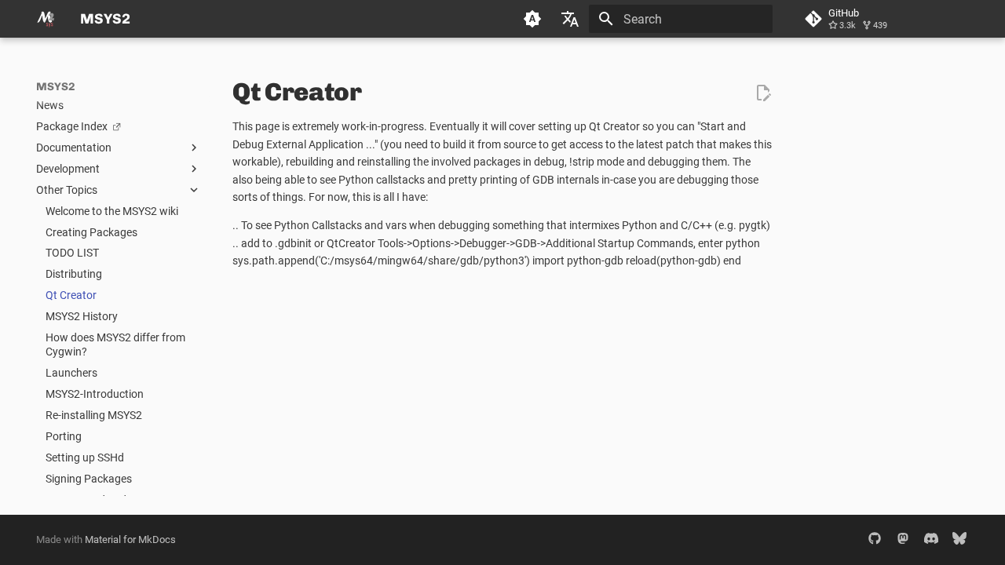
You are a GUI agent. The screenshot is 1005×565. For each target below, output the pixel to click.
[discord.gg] (931, 539)
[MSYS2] (45, 19)
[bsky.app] (959, 539)
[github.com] (874, 539)
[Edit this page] (763, 92)
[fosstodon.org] (902, 539)
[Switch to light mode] (532, 19)
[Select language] (570, 19)
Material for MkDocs (130, 539)
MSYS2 (55, 86)
